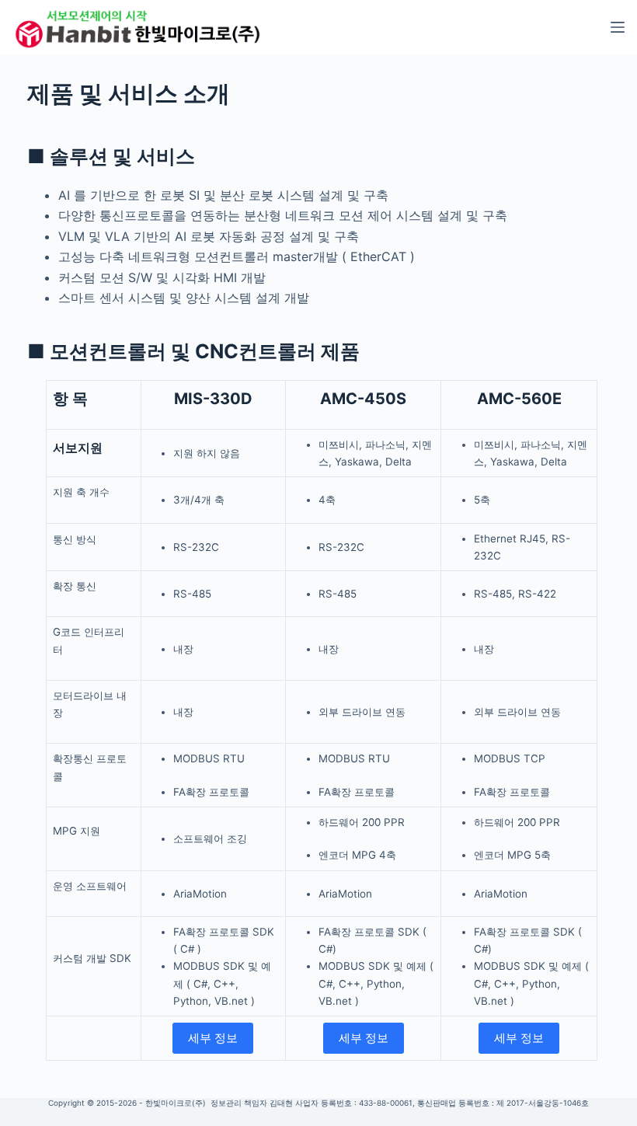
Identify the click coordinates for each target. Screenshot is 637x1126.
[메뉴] (618, 27)
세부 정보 (213, 1037)
